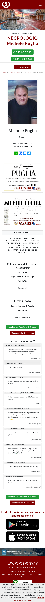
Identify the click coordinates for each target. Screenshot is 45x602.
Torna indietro (22, 67)
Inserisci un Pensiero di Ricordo (22, 327)
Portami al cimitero (22, 317)
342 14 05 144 (23, 59)
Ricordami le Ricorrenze (22, 333)
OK (29, 600)
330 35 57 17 (23, 52)
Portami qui (22, 288)
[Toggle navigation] (40, 5)
